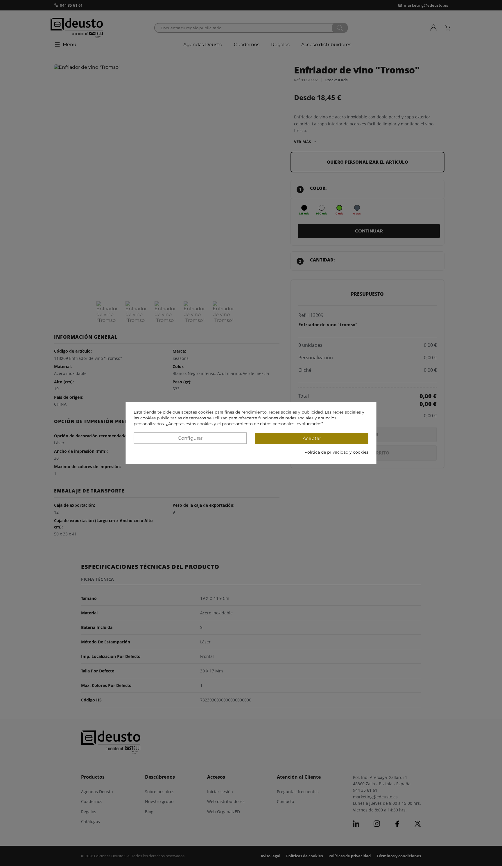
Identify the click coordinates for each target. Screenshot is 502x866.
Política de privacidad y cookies (336, 452)
